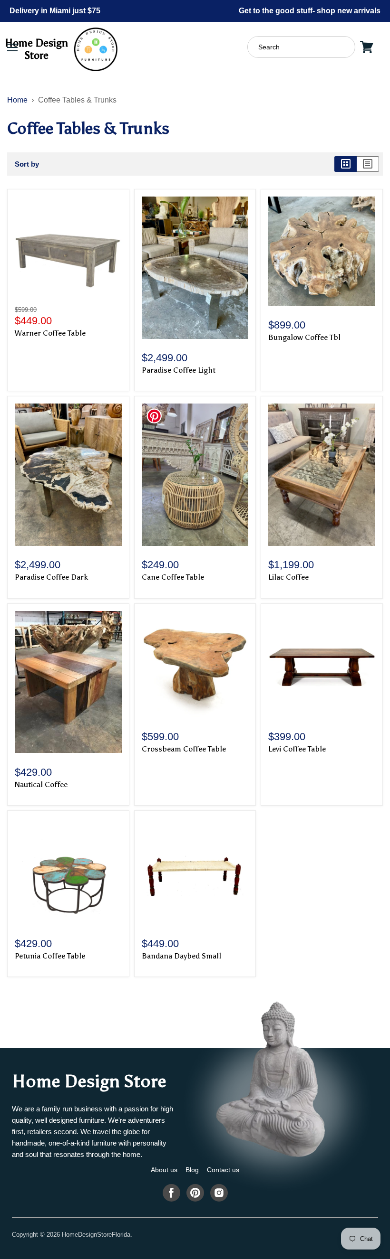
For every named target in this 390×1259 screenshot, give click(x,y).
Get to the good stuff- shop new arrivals (309, 11)
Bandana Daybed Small (181, 955)
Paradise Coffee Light (178, 370)
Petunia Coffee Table (50, 955)
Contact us (223, 1170)
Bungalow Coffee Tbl (304, 337)
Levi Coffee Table (297, 748)
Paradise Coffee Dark (51, 577)
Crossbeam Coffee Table (184, 748)
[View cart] (366, 47)
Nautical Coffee (41, 784)
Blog (192, 1170)
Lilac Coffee (288, 577)
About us (164, 1170)
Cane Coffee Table (173, 577)
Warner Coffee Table (50, 333)
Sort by (27, 164)
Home (17, 100)
